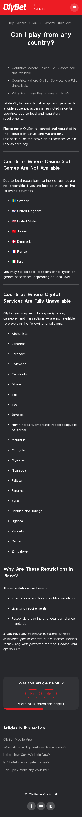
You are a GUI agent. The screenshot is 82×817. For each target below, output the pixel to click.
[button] (74, 7)
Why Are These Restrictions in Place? (40, 93)
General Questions (58, 23)
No (32, 693)
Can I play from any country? (26, 770)
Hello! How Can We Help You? (26, 754)
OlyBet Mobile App (17, 739)
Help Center (17, 23)
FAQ (35, 23)
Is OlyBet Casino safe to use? (26, 762)
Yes (49, 693)
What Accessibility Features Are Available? (34, 747)
